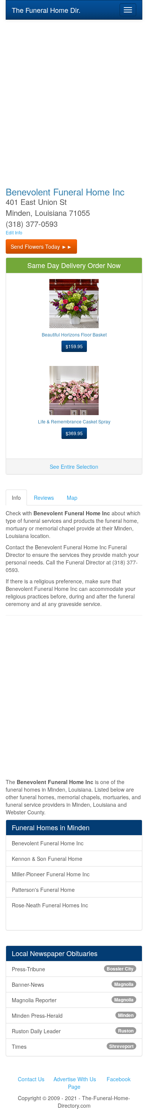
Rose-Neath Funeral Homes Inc (50, 905)
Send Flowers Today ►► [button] (41, 246)
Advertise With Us (75, 1079)
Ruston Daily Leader (73, 1031)
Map (72, 497)
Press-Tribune (73, 969)
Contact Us (31, 1079)
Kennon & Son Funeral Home (47, 858)
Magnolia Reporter (73, 1000)
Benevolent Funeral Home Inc (47, 843)
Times (73, 1046)
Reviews (44, 497)
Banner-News (73, 984)
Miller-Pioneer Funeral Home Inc (51, 874)
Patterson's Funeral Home (43, 889)
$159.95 (74, 346)
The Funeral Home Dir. (46, 10)
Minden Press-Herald (73, 1015)
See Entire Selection (74, 466)
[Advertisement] (74, 98)
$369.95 (74, 433)
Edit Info (14, 232)
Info (16, 497)
